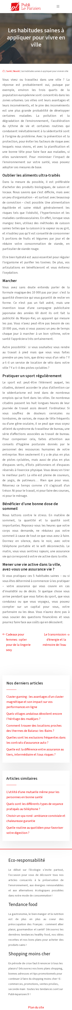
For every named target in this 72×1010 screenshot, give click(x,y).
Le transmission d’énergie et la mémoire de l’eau (54, 639)
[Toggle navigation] (58, 7)
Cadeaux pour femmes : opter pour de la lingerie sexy (18, 642)
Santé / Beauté (13, 71)
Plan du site (36, 1007)
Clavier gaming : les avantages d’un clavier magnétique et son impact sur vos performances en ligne (35, 702)
